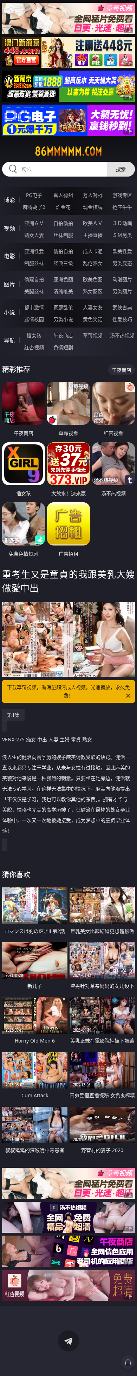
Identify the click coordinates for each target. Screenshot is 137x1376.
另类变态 (122, 263)
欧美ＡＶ (93, 223)
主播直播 (93, 235)
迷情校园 (34, 319)
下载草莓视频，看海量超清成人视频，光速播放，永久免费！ (68, 691)
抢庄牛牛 (122, 207)
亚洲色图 (63, 279)
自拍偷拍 (63, 223)
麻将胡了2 (34, 207)
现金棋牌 (93, 207)
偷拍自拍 (63, 251)
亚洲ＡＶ (34, 223)
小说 (9, 312)
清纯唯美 (63, 291)
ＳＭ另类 (122, 235)
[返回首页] (128, 1362)
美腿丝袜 (34, 291)
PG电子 (34, 195)
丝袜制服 (63, 235)
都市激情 (34, 307)
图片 (9, 284)
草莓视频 (93, 335)
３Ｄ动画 (122, 223)
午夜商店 (63, 335)
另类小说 (63, 319)
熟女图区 (93, 291)
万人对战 (93, 195)
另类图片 (122, 291)
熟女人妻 (34, 235)
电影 (9, 256)
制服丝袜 (34, 263)
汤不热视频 (122, 335)
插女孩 (34, 335)
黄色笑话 (93, 319)
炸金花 (63, 207)
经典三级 (63, 263)
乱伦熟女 (93, 263)
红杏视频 (34, 347)
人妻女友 (93, 307)
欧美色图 (93, 279)
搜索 (121, 169)
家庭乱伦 (63, 307)
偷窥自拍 (34, 279)
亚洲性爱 (34, 251)
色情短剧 (63, 347)
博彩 (9, 200)
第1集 (13, 715)
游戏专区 (122, 195)
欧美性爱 (122, 251)
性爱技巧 (122, 319)
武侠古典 (122, 307)
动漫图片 (122, 279)
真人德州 (63, 195)
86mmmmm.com (68, 151)
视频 (9, 228)
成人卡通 (93, 251)
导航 (9, 340)
